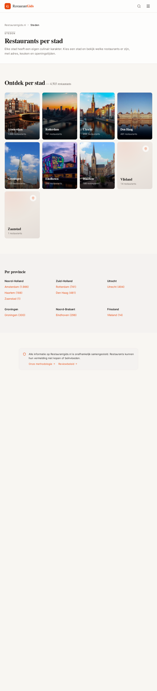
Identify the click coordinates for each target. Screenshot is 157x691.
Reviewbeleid (66, 363)
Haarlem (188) (13, 292)
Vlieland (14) (115, 315)
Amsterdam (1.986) (17, 286)
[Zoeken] (139, 6)
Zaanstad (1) (12, 298)
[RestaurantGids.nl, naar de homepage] (68, 6)
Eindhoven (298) (66, 315)
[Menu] (148, 6)
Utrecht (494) (115, 286)
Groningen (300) (15, 315)
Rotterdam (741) (66, 286)
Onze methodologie (40, 363)
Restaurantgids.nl (15, 25)
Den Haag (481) (66, 292)
